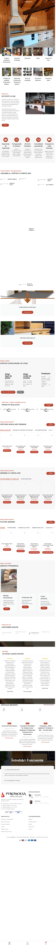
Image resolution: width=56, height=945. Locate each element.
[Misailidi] (47, 633)
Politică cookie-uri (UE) (6, 831)
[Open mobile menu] (1, 2)
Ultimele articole (4, 829)
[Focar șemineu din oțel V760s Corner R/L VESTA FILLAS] (20, 488)
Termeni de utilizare (5, 824)
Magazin (30, 819)
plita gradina (38, 794)
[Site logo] (27, 2)
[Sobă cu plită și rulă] (7, 439)
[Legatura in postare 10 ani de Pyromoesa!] (9, 715)
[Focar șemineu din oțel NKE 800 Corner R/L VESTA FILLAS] (7, 488)
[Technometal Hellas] (7, 633)
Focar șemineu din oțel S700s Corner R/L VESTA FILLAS (47, 496)
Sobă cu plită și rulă (7, 446)
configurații (27, 343)
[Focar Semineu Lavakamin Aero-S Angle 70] (34, 536)
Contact (3, 826)
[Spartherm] (21, 633)
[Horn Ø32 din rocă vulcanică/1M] (34, 439)
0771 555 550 (10, 807)
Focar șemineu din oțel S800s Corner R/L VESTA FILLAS (34, 496)
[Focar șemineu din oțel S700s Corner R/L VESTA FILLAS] (48, 488)
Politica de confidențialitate (7, 819)
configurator (27, 312)
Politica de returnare (5, 821)
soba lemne (37, 801)
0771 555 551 (10, 805)
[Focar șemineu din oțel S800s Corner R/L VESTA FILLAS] (34, 488)
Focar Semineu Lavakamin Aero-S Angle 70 (34, 545)
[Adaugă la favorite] (11, 435)
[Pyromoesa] (34, 633)
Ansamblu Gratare (32, 821)
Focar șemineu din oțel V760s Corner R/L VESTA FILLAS (20, 496)
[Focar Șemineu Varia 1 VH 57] (7, 536)
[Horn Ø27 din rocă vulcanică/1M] (48, 439)
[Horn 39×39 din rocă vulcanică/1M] (20, 439)
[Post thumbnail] (31, 796)
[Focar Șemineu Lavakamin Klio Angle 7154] (48, 536)
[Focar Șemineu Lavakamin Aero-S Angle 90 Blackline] (20, 536)
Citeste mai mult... (9, 738)
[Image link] (13, 794)
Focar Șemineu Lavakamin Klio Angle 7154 (48, 545)
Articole (30, 824)
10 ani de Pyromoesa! (9, 726)
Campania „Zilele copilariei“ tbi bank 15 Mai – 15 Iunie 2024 (45, 728)
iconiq (10, 728)
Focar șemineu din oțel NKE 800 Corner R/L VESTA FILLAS (7, 496)
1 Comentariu (46, 796)
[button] (1, 410)
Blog (9, 723)
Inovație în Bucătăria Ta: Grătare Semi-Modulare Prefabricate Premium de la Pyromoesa (27, 730)
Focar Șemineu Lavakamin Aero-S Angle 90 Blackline (20, 545)
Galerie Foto (31, 826)
